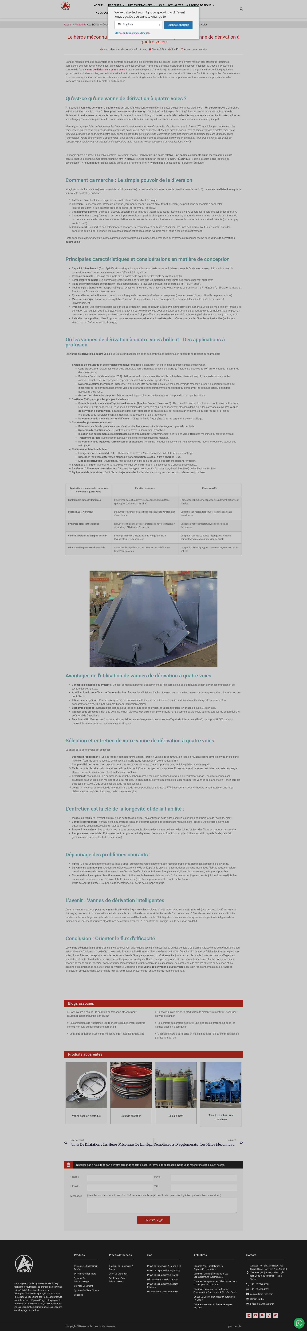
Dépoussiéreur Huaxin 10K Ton (162, 1279)
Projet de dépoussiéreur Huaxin (162, 1275)
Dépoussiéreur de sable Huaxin (162, 1291)
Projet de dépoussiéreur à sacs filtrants (162, 1285)
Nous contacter (107, 12)
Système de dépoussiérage (81, 1280)
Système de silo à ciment (86, 1290)
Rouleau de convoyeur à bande (121, 1267)
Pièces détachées (140, 5)
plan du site (234, 1326)
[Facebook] (255, 1315)
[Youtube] (262, 1315)
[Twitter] (275, 1315)
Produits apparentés (85, 1054)
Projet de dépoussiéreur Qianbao (163, 1270)
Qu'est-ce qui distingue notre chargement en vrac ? (215, 1298)
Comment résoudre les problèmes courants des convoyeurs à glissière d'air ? (215, 1291)
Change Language (178, 24)
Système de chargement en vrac (86, 1267)
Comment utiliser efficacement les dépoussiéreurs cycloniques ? (211, 1275)
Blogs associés (81, 1003)
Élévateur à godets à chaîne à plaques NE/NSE (213, 1306)
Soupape (78, 1295)
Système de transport (85, 1273)
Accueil (99, 5)
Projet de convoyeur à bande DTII (164, 1266)
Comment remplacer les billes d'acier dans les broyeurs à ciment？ (215, 1283)
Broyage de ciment (83, 1286)
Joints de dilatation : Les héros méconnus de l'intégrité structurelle (107, 1033)
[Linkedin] (248, 1315)
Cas (161, 5)
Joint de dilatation (118, 1273)
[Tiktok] (268, 1315)
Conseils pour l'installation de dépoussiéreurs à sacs (208, 1267)
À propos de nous (198, 5)
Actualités (175, 5)
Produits (114, 5)
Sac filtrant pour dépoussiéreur (117, 1280)
